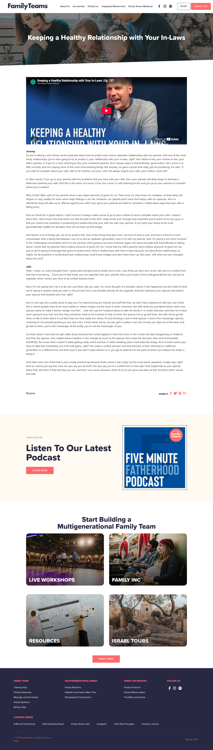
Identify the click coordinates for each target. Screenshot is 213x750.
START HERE (106, 659)
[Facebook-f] (169, 688)
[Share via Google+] (185, 393)
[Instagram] (164, 6)
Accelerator (79, 6)
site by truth (192, 739)
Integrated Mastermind (113, 6)
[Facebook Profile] (159, 6)
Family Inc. (93, 6)
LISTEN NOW (40, 470)
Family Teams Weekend (140, 6)
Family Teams (27, 738)
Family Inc (201, 6)
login (16, 741)
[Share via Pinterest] (180, 393)
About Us (65, 6)
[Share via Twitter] (175, 393)
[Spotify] (170, 6)
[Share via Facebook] (171, 393)
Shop (183, 6)
